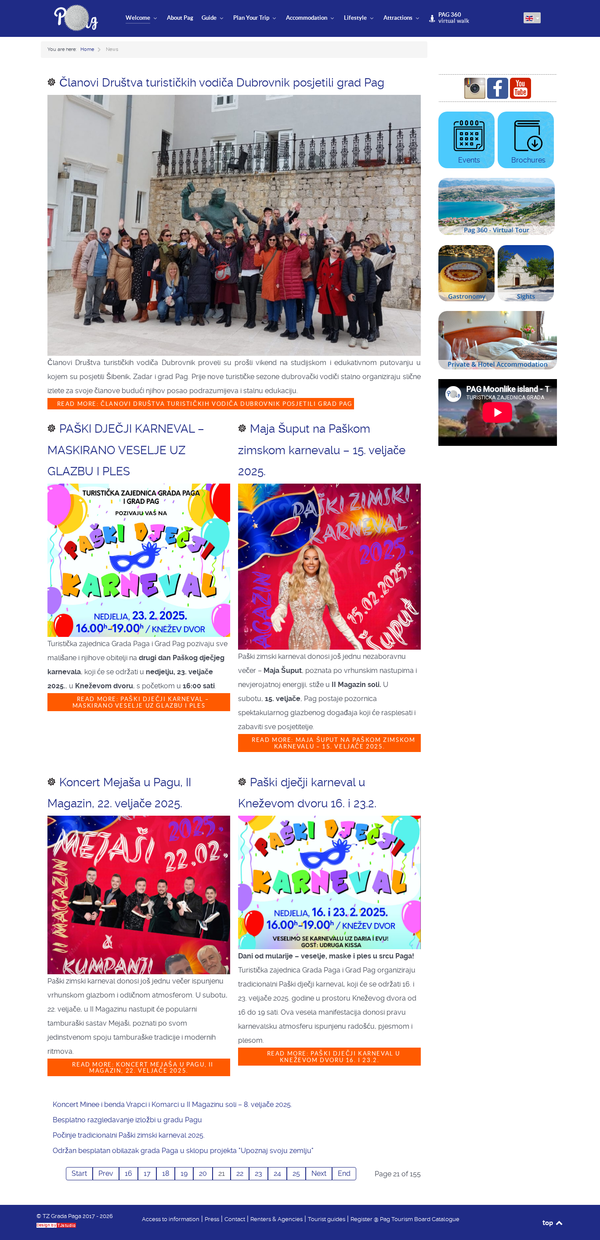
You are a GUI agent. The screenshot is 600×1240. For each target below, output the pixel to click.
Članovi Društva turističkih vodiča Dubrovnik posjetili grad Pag (221, 82)
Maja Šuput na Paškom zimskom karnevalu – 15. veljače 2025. (321, 450)
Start (79, 1173)
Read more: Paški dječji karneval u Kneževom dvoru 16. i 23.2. (332, 1056)
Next (318, 1173)
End (344, 1173)
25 (296, 1173)
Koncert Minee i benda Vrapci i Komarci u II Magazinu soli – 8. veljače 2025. (172, 1104)
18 (165, 1173)
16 (128, 1173)
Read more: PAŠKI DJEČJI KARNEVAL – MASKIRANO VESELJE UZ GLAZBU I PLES (140, 702)
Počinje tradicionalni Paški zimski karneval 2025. (129, 1135)
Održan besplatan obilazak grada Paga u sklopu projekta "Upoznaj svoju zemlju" (183, 1150)
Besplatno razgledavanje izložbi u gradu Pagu (127, 1120)
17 (147, 1173)
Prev (105, 1173)
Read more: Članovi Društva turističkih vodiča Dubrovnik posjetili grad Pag (204, 404)
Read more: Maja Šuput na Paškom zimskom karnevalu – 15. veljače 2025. (333, 743)
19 (184, 1173)
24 (277, 1173)
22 (239, 1173)
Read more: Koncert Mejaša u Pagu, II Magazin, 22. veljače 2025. (141, 1067)
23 (258, 1173)
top (548, 1222)
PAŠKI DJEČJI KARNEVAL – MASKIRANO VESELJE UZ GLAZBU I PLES (125, 450)
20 (203, 1173)
